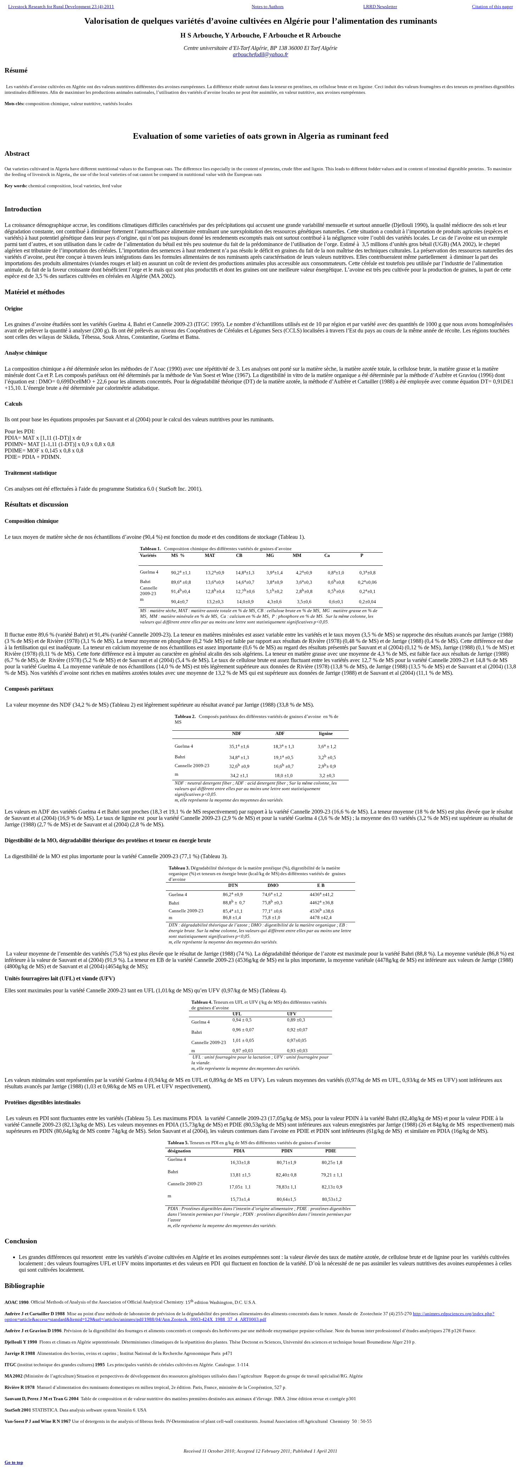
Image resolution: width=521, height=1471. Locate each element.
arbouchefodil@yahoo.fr (260, 54)
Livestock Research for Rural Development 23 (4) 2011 (61, 6)
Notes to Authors (268, 6)
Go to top (14, 1462)
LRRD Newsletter (380, 6)
